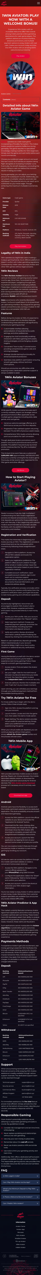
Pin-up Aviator (21, 1241)
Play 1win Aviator (20, 246)
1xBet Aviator (20, 1244)
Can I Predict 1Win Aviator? (13, 1203)
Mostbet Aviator (20, 1238)
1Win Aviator (20, 1235)
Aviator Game (5, 94)
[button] (38, 3)
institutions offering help (30, 1270)
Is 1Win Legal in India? (11, 1176)
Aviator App (20, 1229)
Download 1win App (20, 795)
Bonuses (21, 1232)
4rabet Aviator (20, 1247)
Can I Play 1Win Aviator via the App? (16, 1182)
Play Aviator (20, 56)
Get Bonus (20, 470)
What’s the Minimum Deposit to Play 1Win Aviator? (19, 1189)
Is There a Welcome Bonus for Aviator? (17, 1197)
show (13, 99)
